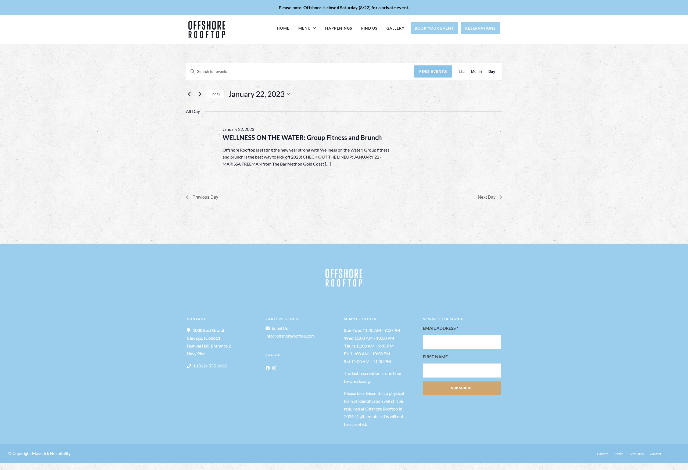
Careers (602, 454)
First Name (435, 356)
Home (283, 28)
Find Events (433, 71)
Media (618, 454)
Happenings (338, 28)
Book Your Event (434, 28)
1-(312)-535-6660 (210, 365)
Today (215, 94)
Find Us (369, 28)
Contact (655, 454)
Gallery (395, 28)
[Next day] (199, 94)
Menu (304, 28)
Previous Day (205, 197)
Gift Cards (636, 454)
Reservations (480, 28)
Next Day (487, 197)
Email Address (440, 328)
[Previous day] (189, 94)
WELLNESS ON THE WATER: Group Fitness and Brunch (302, 137)
